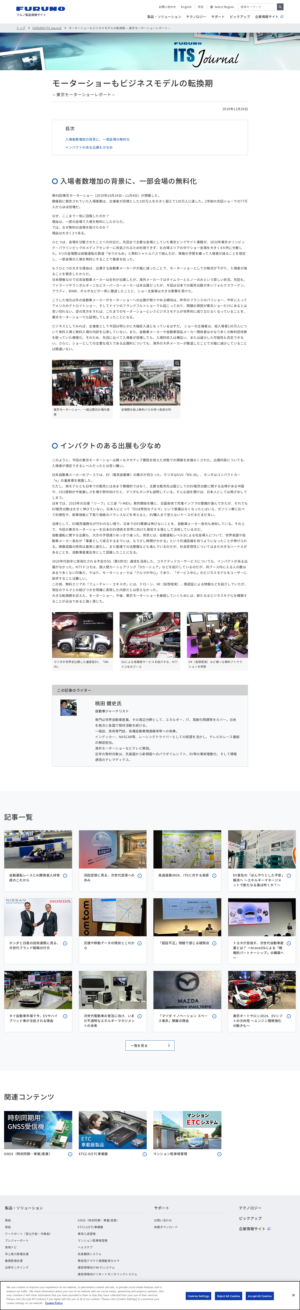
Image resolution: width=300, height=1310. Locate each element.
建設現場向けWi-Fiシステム (96, 1267)
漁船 (8, 1227)
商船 (8, 1220)
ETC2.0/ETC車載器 (90, 1227)
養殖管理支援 (14, 1261)
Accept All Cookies (259, 1296)
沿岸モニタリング (17, 1267)
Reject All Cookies (228, 1296)
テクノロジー (196, 16)
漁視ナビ (11, 1247)
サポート (218, 16)
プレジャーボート (17, 1240)
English (186, 7)
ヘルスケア (85, 1247)
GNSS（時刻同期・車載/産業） (98, 1220)
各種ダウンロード (166, 1227)
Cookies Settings (198, 1296)
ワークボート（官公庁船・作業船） (28, 1234)
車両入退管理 (87, 1234)
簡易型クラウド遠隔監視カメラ (98, 1261)
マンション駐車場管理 (93, 1240)
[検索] (280, 6)
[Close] (293, 1295)
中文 (201, 7)
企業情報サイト (267, 16)
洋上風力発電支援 (17, 1254)
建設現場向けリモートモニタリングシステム (107, 1274)
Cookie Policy (54, 1303)
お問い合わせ (167, 7)
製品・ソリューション (164, 16)
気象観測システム (89, 1254)
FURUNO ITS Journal (47, 28)
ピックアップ (240, 16)
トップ (20, 28)
